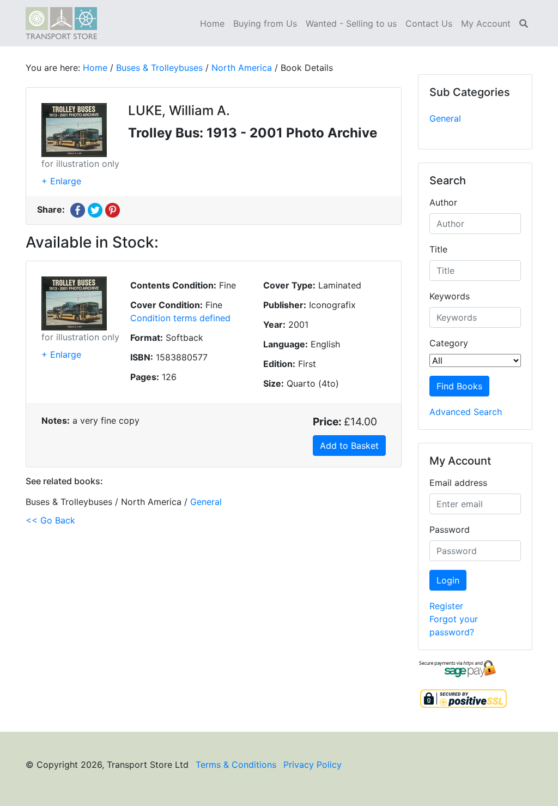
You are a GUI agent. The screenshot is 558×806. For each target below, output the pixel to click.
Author (443, 202)
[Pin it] (112, 209)
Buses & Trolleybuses (159, 67)
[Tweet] (95, 209)
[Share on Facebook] (77, 209)
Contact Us (428, 23)
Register (446, 605)
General (445, 118)
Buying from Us (265, 23)
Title (438, 249)
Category (448, 343)
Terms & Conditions (236, 764)
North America (241, 67)
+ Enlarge (61, 181)
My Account (486, 23)
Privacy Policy (312, 764)
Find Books (459, 386)
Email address (458, 482)
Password (449, 529)
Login (447, 580)
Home (212, 23)
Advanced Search (465, 411)
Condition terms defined (180, 317)
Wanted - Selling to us (351, 23)
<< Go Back (50, 520)
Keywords (449, 296)
